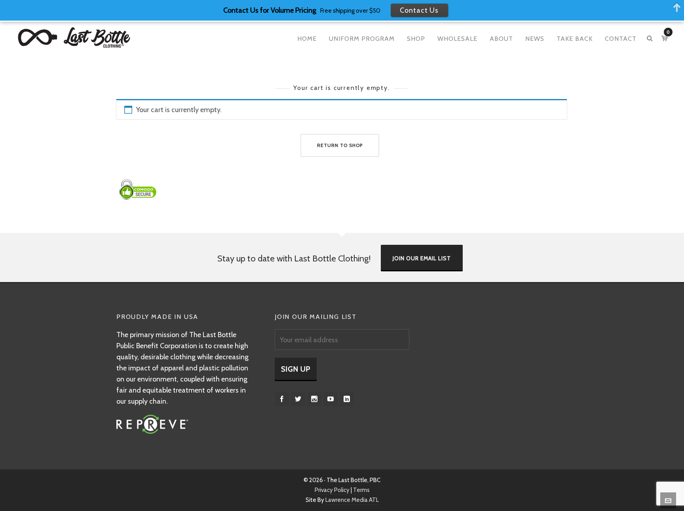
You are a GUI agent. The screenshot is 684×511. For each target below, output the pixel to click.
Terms (361, 490)
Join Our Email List (422, 258)
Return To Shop (340, 145)
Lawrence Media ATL (352, 499)
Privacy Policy (332, 490)
